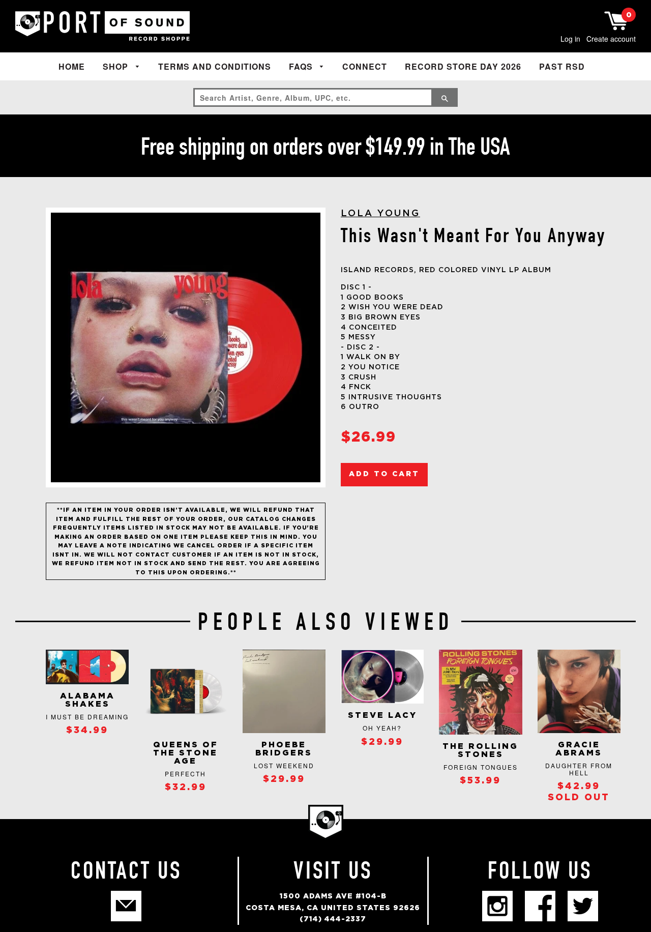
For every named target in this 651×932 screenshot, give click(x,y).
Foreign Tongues (480, 767)
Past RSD (562, 66)
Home (71, 66)
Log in (570, 39)
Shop (117, 66)
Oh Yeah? (382, 727)
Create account (611, 39)
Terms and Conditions (214, 66)
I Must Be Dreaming (87, 716)
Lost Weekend (284, 765)
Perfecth (185, 773)
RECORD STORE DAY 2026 (463, 66)
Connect (364, 66)
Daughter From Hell (578, 769)
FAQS (302, 66)
